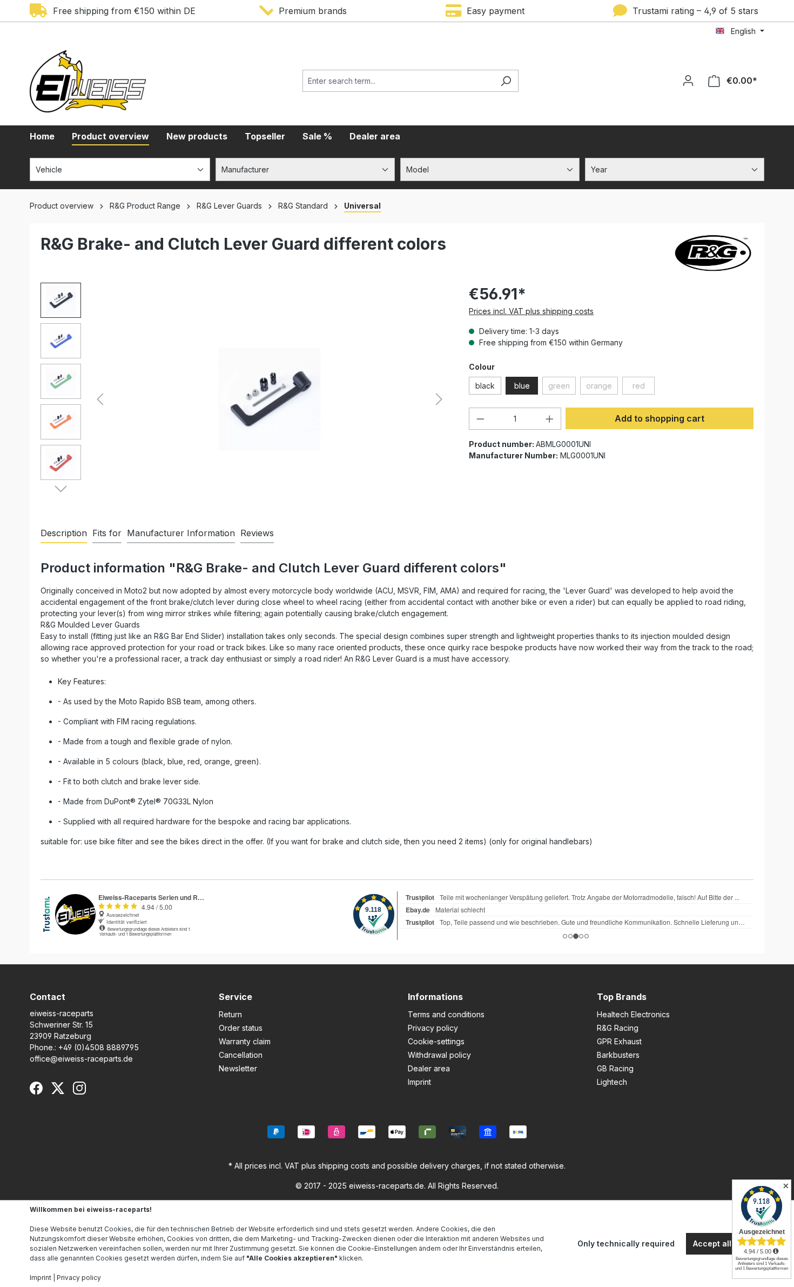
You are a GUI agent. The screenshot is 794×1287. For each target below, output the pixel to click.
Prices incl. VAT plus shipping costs (531, 311)
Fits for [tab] (107, 533)
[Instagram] (79, 1088)
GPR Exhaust (619, 1041)
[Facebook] (36, 1088)
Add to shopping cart (659, 418)
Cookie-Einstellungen (382, 1248)
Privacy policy (433, 1027)
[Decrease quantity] (480, 419)
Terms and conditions (446, 1014)
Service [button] (235, 996)
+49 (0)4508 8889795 (98, 1047)
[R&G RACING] (712, 253)
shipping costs (343, 1165)
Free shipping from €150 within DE (122, 10)
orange (602, 387)
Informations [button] (435, 996)
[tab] (64, 533)
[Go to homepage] (88, 81)
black (485, 385)
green (562, 387)
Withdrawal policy (439, 1054)
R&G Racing (617, 1027)
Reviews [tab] (257, 533)
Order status (241, 1027)
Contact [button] (47, 996)
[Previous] (100, 399)
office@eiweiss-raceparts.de (81, 1058)
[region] (244, 399)
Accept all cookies (728, 1243)
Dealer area (429, 1068)
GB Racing (615, 1068)
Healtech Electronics (633, 1014)
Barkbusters (618, 1054)
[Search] (506, 81)
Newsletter (238, 1068)
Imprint (419, 1081)
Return (230, 1014)
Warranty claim (245, 1041)
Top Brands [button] (622, 996)
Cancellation (241, 1054)
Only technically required (626, 1243)
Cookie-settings (436, 1041)
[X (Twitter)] (57, 1088)
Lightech (612, 1081)
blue (522, 385)
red (643, 387)
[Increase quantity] (550, 419)
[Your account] (688, 80)
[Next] (439, 399)
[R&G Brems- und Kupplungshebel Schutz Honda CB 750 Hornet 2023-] (269, 399)
